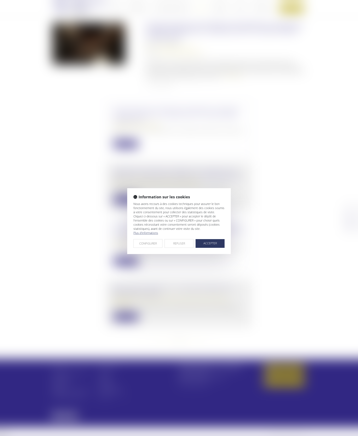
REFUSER (179, 243)
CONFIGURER (148, 243)
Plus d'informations (145, 233)
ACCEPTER (210, 243)
